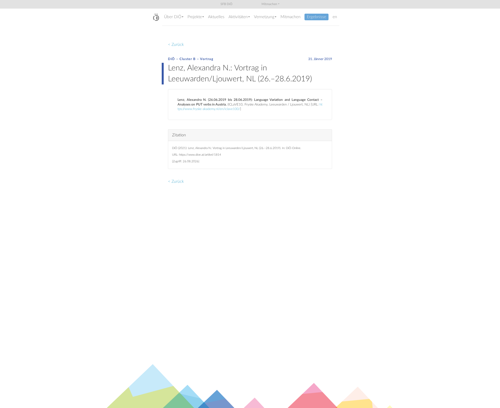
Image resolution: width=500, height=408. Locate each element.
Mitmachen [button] (269, 4)
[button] (174, 17)
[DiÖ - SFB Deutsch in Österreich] (156, 17)
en (335, 17)
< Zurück (176, 45)
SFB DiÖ (226, 4)
